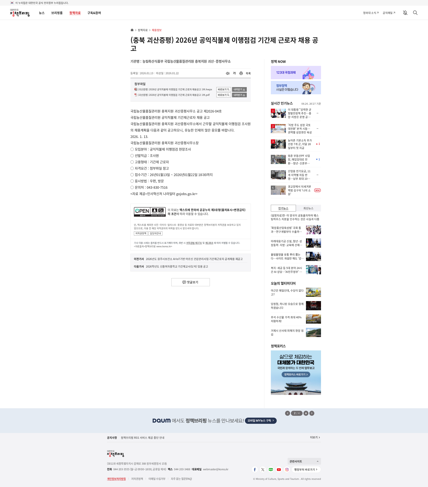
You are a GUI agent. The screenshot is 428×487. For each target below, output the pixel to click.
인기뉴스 (283, 208)
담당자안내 (155, 233)
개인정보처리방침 (116, 478)
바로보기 (222, 89)
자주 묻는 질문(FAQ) (181, 478)
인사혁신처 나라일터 (161, 193)
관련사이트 (296, 461)
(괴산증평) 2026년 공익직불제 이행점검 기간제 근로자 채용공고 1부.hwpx (175, 89)
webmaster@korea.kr (215, 469)
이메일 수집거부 (156, 478)
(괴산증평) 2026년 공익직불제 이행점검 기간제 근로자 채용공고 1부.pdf (174, 94)
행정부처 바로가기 (304, 469)
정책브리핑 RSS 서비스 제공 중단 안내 (142, 437)
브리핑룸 (57, 13)
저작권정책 (140, 233)
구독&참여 (94, 13)
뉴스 (42, 13)
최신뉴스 (308, 208)
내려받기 (238, 89)
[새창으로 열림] (241, 73)
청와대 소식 (369, 12)
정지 (305, 413)
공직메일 (388, 12)
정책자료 (75, 13)
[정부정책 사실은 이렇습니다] (296, 87)
